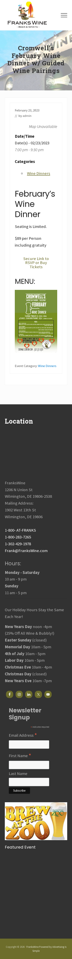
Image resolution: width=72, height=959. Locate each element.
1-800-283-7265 (18, 537)
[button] (64, 15)
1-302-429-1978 (18, 543)
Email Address (23, 735)
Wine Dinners (38, 173)
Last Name (18, 773)
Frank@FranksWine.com (26, 550)
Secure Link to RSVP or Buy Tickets (36, 263)
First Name (20, 756)
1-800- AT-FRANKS (20, 530)
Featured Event (20, 847)
